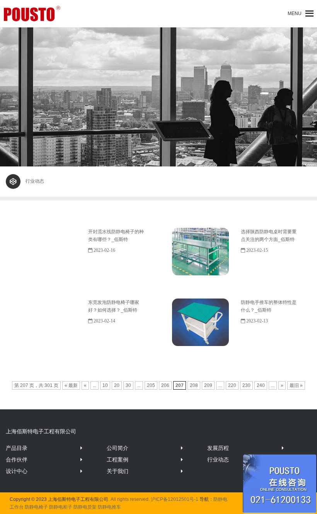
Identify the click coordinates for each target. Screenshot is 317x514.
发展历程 (218, 448)
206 (165, 385)
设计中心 (16, 471)
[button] (295, 13)
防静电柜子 (60, 507)
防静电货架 (85, 507)
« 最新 (71, 385)
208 (194, 385)
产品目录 (16, 448)
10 (105, 385)
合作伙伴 (16, 459)
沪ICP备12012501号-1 (174, 499)
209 (208, 385)
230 (246, 385)
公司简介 (117, 448)
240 (261, 385)
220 (232, 385)
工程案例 (117, 459)
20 (116, 385)
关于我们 (117, 471)
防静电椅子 (36, 507)
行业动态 (218, 459)
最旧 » (296, 385)
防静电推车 (109, 507)
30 (128, 385)
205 (151, 385)
